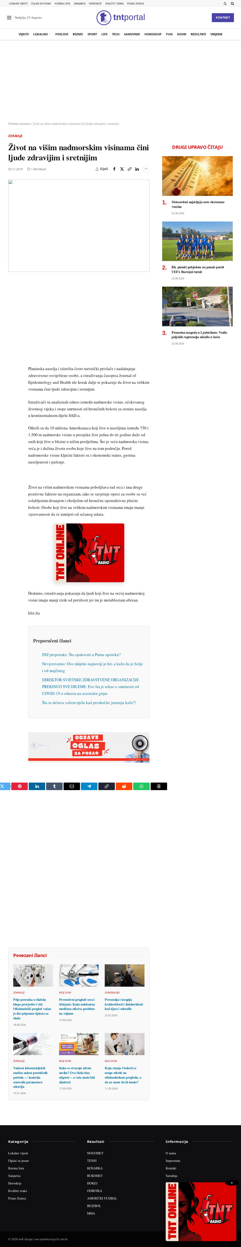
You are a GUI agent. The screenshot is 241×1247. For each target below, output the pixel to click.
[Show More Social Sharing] (145, 169)
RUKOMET (95, 1175)
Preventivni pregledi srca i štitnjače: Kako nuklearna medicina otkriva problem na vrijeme (77, 1006)
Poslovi (61, 34)
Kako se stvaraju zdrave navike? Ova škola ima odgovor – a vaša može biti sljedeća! (77, 1075)
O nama (171, 1153)
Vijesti (24, 34)
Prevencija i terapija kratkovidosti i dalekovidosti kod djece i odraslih (124, 1004)
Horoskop (95, 3)
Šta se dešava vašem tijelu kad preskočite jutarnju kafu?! (89, 702)
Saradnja (171, 1175)
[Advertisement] (120, 81)
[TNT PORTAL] (120, 17)
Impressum (173, 1160)
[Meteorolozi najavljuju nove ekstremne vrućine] (197, 176)
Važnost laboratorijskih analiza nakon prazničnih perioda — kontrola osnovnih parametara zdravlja (30, 1077)
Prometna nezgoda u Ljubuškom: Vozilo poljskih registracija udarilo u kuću (199, 334)
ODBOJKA (94, 1190)
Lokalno (40, 34)
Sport (92, 34)
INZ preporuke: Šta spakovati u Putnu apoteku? (81, 654)
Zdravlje (15, 136)
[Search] (232, 3)
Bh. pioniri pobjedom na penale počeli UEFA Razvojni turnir (198, 269)
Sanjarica (79, 3)
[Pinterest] (12, 316)
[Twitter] (12, 305)
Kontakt (223, 18)
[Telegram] (12, 370)
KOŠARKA (95, 1168)
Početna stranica (19, 124)
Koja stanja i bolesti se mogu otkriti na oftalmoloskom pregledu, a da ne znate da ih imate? (123, 1075)
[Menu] (9, 17)
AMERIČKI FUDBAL (102, 1198)
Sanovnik (132, 34)
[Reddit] (12, 359)
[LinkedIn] (12, 348)
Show (181, 34)
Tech (116, 34)
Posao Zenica (135, 3)
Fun (169, 34)
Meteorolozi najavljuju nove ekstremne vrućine (198, 204)
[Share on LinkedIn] (137, 169)
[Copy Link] (129, 169)
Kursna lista (62, 3)
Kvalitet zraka (114, 3)
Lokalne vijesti (18, 3)
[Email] (12, 327)
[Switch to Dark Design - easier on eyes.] (225, 3)
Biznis (78, 34)
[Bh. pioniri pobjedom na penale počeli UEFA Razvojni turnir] (197, 241)
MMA (91, 1213)
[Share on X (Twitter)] (121, 169)
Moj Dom (65, 992)
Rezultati (198, 34)
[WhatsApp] (12, 381)
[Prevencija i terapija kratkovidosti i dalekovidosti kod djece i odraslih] (125, 975)
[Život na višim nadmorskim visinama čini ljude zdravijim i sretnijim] (78, 226)
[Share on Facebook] (114, 169)
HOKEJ (92, 1183)
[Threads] (12, 392)
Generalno (112, 992)
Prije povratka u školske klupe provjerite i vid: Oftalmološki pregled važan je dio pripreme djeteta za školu (32, 1009)
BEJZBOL (94, 1205)
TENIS (92, 1160)
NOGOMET (95, 1153)
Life (104, 34)
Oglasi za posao (41, 3)
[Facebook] (12, 294)
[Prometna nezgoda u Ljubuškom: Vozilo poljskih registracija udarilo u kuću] (197, 306)
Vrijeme (216, 34)
